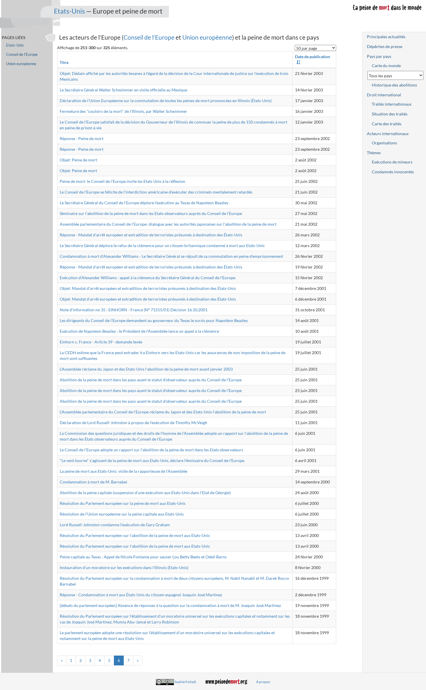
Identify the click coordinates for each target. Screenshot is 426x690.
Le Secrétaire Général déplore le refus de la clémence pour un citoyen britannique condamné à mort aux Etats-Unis (162, 245)
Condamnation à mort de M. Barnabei (93, 481)
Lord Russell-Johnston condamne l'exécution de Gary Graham (115, 524)
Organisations (384, 142)
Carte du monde (386, 65)
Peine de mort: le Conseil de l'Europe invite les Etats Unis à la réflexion (122, 181)
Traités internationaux (392, 104)
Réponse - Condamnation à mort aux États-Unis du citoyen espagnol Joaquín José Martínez (141, 594)
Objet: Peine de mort (78, 159)
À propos (263, 682)
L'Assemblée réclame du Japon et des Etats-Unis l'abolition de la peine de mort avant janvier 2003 (146, 369)
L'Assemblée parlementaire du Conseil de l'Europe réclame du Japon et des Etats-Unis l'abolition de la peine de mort (163, 411)
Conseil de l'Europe (148, 37)
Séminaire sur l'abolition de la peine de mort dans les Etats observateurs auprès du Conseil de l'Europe (151, 213)
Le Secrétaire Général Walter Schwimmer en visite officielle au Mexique (123, 89)
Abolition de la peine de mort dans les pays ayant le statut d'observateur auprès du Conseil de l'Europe (151, 379)
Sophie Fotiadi (185, 682)
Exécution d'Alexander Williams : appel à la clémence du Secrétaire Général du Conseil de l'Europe (147, 277)
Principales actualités (386, 36)
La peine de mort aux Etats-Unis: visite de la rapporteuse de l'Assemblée (123, 471)
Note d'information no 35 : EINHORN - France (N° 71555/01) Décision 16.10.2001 (133, 309)
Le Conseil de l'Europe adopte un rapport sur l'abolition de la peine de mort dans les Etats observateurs (151, 449)
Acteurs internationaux (388, 133)
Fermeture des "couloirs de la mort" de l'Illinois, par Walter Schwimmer (123, 111)
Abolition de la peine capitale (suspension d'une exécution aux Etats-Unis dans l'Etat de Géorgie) (145, 492)
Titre (64, 62)
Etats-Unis (69, 11)
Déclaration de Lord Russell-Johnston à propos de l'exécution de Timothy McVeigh (133, 422)
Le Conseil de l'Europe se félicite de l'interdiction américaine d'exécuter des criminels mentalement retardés (156, 191)
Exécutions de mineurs (392, 161)
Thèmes (374, 152)
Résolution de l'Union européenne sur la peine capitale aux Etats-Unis (122, 513)
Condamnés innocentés (393, 171)
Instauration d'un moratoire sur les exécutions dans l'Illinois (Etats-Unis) (124, 567)
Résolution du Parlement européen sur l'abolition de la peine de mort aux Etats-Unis (135, 535)
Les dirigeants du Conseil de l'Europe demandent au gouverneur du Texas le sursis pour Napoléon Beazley (154, 320)
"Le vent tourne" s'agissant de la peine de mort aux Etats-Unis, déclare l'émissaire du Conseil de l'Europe (152, 460)
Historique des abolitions (394, 84)
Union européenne (207, 37)
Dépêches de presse (384, 46)
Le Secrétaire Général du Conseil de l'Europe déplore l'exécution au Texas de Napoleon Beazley (144, 202)
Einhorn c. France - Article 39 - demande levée (101, 341)
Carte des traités (386, 123)
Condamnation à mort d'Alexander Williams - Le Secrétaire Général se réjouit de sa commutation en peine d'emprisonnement (171, 256)
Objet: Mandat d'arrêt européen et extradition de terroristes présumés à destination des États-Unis (148, 288)
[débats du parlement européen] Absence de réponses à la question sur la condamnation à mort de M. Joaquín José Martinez (170, 605)
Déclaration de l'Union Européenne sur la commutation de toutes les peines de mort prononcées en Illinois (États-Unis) (166, 100)
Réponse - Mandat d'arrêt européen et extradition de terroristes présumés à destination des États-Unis (151, 234)
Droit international (384, 94)
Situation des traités (389, 113)
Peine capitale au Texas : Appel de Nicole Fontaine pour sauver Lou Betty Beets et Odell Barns (143, 556)
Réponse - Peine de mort (81, 138)
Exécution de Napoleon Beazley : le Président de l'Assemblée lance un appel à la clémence (139, 331)
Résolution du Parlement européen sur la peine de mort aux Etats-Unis (122, 503)
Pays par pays (379, 56)
